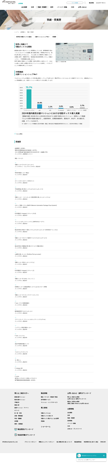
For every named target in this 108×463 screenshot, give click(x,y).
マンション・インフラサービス (49, 402)
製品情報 (91, 3)
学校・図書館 (18, 418)
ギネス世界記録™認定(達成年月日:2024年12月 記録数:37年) (31, 152)
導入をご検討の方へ (21, 393)
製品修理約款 (78, 442)
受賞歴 (54, 36)
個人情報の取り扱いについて (64, 442)
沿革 (32, 7)
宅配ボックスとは (45, 413)
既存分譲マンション (19, 399)
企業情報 (20, 3)
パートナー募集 (62, 7)
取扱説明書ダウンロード (26, 435)
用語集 (43, 421)
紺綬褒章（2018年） (20, 148)
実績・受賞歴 (42, 7)
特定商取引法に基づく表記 (91, 442)
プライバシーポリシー (30, 442)
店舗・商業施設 (18, 415)
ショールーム (45, 426)
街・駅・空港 (18, 413)
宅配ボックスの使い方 (47, 415)
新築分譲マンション (19, 397)
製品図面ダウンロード (25, 429)
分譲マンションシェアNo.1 (42, 36)
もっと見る (19, 134)
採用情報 (69, 420)
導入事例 (44, 408)
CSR (72, 7)
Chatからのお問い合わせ (81, 403)
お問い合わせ (82, 7)
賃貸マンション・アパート (21, 407)
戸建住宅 (16, 402)
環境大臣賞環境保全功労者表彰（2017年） (26, 150)
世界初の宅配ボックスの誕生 (24, 36)
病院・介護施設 (18, 423)
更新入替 (16, 405)
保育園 (16, 421)
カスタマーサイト (101, 3)
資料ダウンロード (80, 399)
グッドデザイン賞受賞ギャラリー (24, 154)
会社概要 (24, 7)
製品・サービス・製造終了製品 (49, 397)
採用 (51, 7)
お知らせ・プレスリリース (74, 428)
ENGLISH (103, 442)
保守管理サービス (45, 399)
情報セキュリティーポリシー (46, 442)
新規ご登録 (71, 403)
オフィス (16, 410)
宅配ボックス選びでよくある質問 (50, 418)
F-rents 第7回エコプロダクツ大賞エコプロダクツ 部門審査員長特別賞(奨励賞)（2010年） (26, 378)
